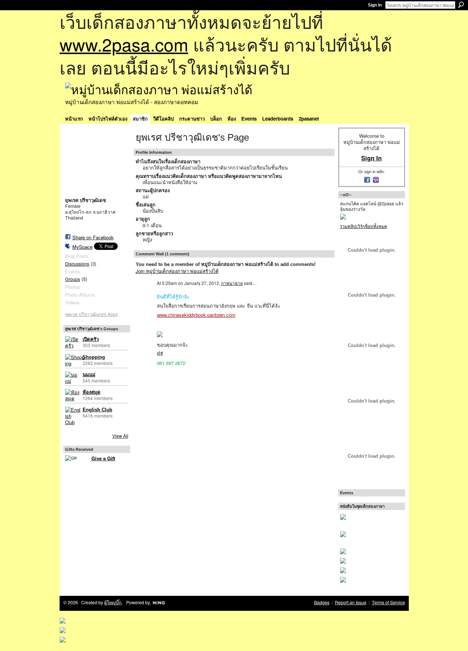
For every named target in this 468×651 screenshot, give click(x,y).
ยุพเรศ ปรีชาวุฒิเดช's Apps (91, 314)
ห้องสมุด (92, 392)
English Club (97, 409)
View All (120, 436)
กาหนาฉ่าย (232, 283)
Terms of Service (388, 602)
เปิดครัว (91, 339)
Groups (72, 279)
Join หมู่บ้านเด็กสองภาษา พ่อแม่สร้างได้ (177, 270)
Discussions (77, 263)
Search (461, 4)
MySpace (82, 246)
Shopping (94, 357)
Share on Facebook (93, 237)
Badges (321, 602)
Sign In (375, 5)
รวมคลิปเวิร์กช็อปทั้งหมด (363, 226)
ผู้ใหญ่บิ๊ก (113, 602)
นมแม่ (89, 374)
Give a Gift (103, 458)
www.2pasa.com (124, 44)
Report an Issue (350, 602)
